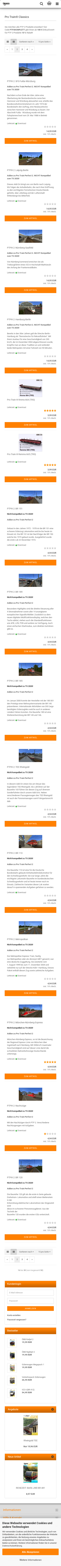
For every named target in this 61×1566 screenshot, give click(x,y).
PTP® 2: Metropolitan (17, 939)
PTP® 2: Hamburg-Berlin (19, 319)
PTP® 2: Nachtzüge (16, 1105)
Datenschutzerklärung (12, 1546)
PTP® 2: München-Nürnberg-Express (25, 1022)
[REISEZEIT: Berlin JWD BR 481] (30, 1473)
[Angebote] (52, 1409)
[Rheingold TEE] (30, 1425)
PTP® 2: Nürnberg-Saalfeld (20, 247)
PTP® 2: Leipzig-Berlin (17, 170)
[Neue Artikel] (52, 1457)
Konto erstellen (13, 1315)
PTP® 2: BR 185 (15, 681)
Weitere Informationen (31, 1559)
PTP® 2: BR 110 (15, 853)
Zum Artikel (30, 141)
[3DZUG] (15, 4)
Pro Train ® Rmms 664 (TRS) (21, 399)
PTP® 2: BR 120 (15, 1177)
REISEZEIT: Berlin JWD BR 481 (30, 1488)
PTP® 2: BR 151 (15, 508)
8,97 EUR (30, 1494)
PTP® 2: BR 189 (15, 592)
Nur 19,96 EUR (30, 1446)
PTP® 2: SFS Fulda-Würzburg (21, 81)
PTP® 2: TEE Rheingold (18, 767)
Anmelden (30, 1308)
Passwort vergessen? (16, 1319)
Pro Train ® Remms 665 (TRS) (21, 454)
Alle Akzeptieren (30, 1551)
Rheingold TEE (31, 1440)
